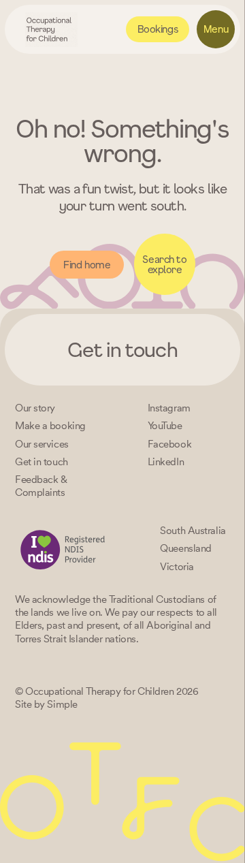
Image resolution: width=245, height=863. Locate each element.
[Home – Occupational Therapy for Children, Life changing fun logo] (51, 29)
